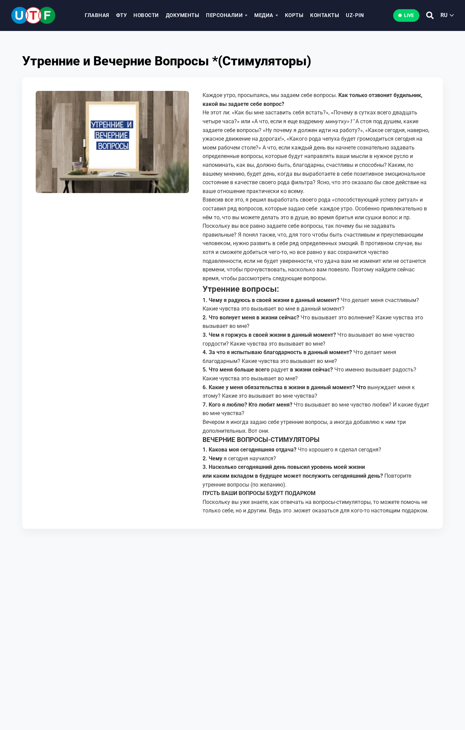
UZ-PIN (355, 15)
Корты (294, 15)
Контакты (324, 15)
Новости (146, 15)
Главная (97, 15)
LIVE (409, 15)
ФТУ (121, 15)
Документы (182, 15)
